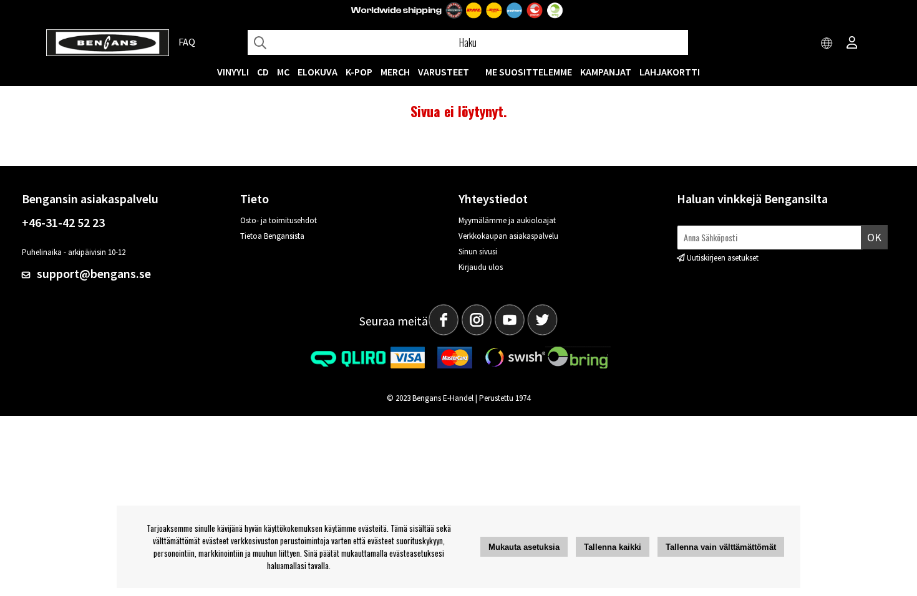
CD (263, 71)
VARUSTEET (443, 71)
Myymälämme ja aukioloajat (507, 220)
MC (283, 71)
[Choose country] (827, 43)
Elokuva (317, 71)
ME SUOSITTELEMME (528, 71)
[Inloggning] (852, 43)
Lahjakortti (669, 71)
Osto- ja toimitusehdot (278, 220)
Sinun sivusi (477, 251)
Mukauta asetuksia (524, 547)
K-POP (359, 71)
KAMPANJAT (605, 71)
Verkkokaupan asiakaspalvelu (508, 236)
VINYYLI (233, 71)
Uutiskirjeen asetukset (723, 257)
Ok (874, 237)
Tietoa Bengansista (272, 236)
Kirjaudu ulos (480, 267)
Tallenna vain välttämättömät (721, 547)
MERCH (395, 71)
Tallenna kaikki (612, 547)
